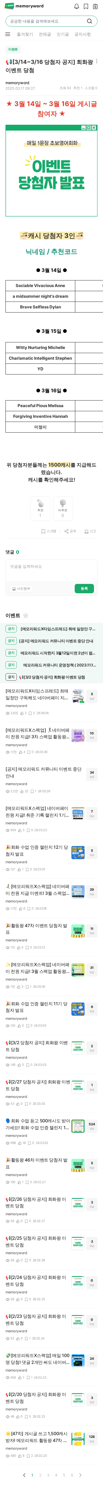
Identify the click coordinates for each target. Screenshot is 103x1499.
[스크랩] (84, 6)
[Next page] (80, 1475)
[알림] (75, 6)
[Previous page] (24, 1475)
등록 (84, 588)
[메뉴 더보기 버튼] (7, 34)
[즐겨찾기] (25, 615)
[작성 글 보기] (94, 6)
